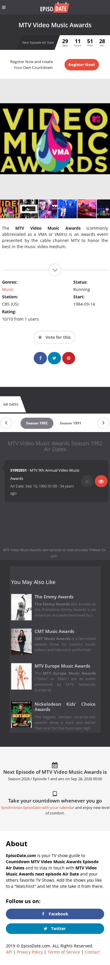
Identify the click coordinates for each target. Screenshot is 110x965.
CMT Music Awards (54, 631)
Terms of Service (64, 952)
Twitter (58, 928)
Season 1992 (37, 423)
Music (8, 289)
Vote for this (57, 337)
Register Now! (81, 64)
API (9, 952)
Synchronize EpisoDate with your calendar (37, 807)
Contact (92, 952)
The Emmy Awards (54, 597)
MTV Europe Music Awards (62, 666)
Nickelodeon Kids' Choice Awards (65, 706)
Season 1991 (70, 423)
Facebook (58, 914)
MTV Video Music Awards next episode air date (38, 550)
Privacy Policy (30, 952)
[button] (29, 209)
